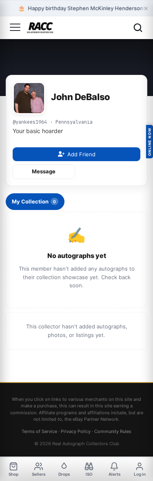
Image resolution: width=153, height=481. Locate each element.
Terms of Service (39, 431)
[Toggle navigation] (15, 28)
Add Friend (81, 154)
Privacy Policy (76, 431)
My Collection (34, 201)
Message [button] (43, 171)
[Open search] (138, 28)
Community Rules (112, 431)
